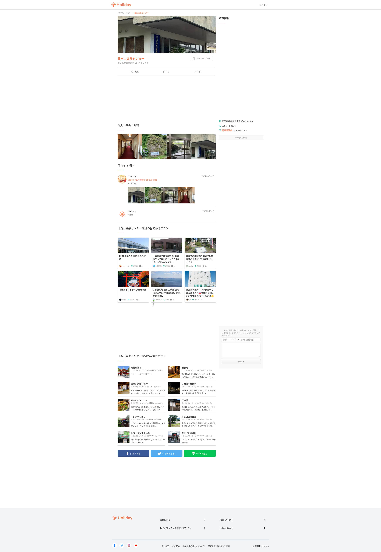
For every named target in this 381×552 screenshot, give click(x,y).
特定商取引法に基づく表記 (219, 546)
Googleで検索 (241, 137)
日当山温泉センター (131, 58)
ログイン (263, 4)
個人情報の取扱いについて (194, 546)
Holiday (121, 4)
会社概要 (165, 546)
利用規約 (176, 546)
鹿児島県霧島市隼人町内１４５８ (237, 121)
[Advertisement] (167, 99)
